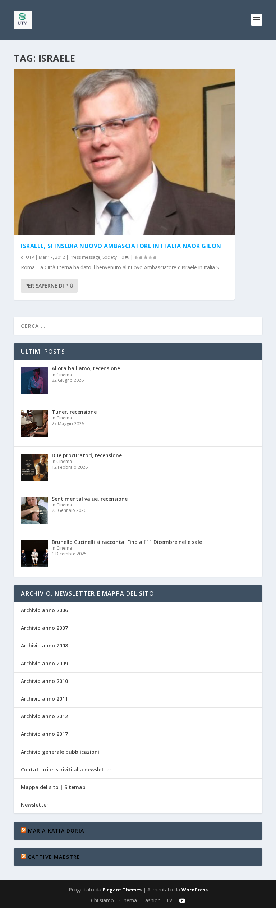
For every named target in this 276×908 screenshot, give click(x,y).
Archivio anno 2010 (44, 681)
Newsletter (35, 804)
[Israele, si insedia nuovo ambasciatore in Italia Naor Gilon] (124, 152)
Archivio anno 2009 (44, 663)
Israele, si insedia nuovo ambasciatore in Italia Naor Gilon (121, 246)
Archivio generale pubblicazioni (60, 751)
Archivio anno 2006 (44, 610)
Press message (85, 257)
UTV (30, 257)
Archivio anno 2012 (44, 716)
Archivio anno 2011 (44, 698)
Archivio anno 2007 (44, 627)
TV (169, 900)
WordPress (194, 889)
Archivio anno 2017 (44, 733)
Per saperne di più (49, 285)
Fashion (151, 900)
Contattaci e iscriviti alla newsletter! (67, 769)
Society (109, 257)
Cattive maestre (54, 856)
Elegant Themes (122, 889)
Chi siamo (102, 900)
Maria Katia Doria (56, 830)
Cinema (128, 900)
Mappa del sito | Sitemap (53, 787)
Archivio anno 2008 (44, 645)
